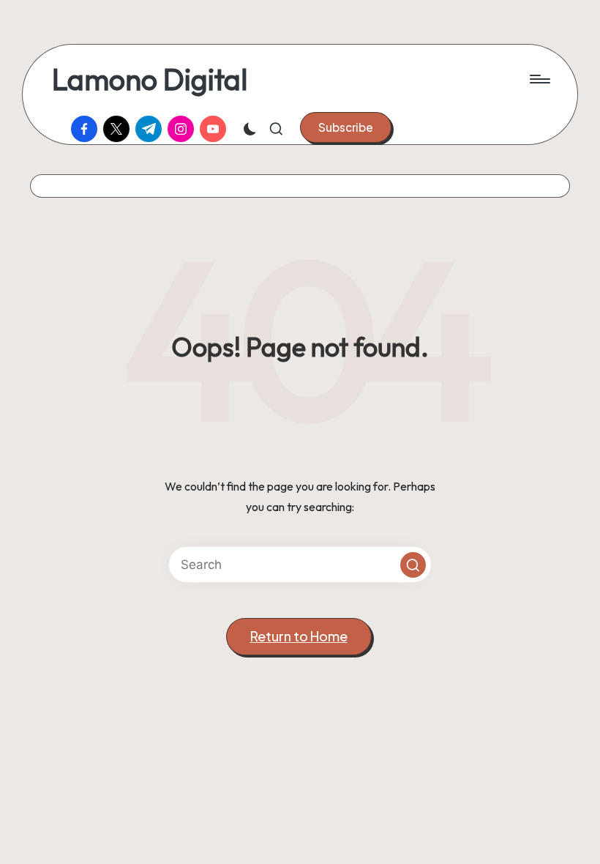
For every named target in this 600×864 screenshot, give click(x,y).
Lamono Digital (149, 79)
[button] (345, 127)
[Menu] (539, 79)
